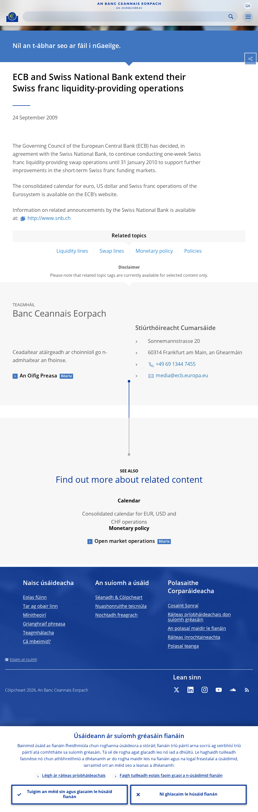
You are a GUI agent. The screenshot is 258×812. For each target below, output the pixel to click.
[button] (247, 6)
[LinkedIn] (190, 690)
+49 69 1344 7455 (176, 364)
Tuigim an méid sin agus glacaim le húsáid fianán (69, 794)
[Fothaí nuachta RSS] (247, 690)
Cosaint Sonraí (183, 606)
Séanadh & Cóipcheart (118, 597)
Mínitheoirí (34, 615)
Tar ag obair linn (40, 606)
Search (231, 16)
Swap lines (112, 251)
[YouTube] (219, 690)
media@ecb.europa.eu (182, 375)
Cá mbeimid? (37, 642)
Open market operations (124, 541)
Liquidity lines (72, 251)
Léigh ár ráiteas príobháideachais (74, 776)
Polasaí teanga (183, 646)
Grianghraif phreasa (44, 624)
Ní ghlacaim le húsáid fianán (188, 795)
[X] (176, 690)
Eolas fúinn (35, 597)
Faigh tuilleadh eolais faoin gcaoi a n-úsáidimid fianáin (171, 776)
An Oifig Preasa (38, 376)
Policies (193, 251)
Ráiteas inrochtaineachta (194, 637)
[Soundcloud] (233, 690)
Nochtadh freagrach (116, 615)
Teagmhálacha (38, 633)
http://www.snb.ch (49, 218)
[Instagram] (205, 690)
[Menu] (248, 17)
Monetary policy (154, 251)
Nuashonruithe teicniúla (121, 606)
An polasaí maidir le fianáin (197, 628)
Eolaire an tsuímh (23, 660)
